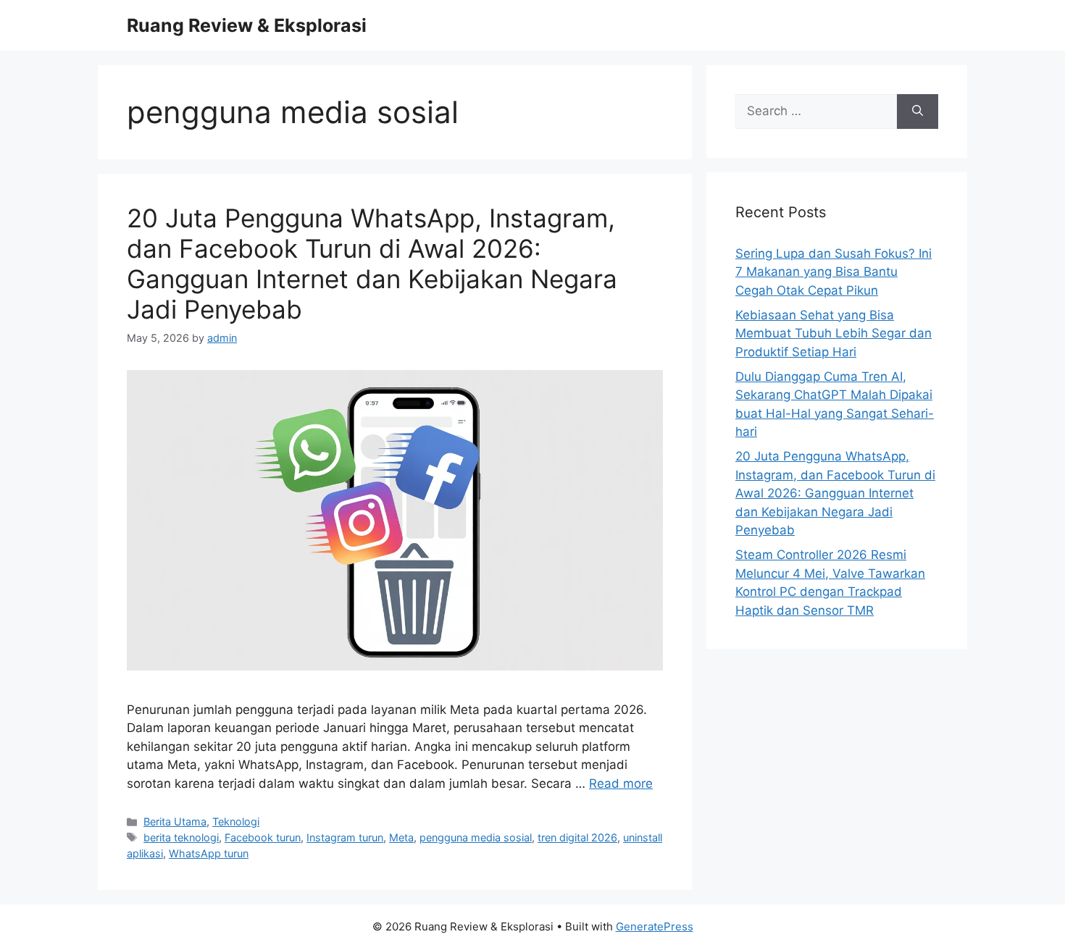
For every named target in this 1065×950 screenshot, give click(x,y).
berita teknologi (181, 837)
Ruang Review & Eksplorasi (247, 25)
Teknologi (235, 821)
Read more (621, 783)
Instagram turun (344, 837)
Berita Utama (174, 821)
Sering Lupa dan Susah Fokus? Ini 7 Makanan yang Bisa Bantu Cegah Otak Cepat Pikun (833, 272)
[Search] (917, 111)
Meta (401, 837)
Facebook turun (263, 837)
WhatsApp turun (208, 853)
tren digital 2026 (577, 837)
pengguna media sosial (475, 837)
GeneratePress (654, 926)
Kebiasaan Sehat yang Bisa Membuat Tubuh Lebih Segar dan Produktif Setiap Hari (833, 333)
